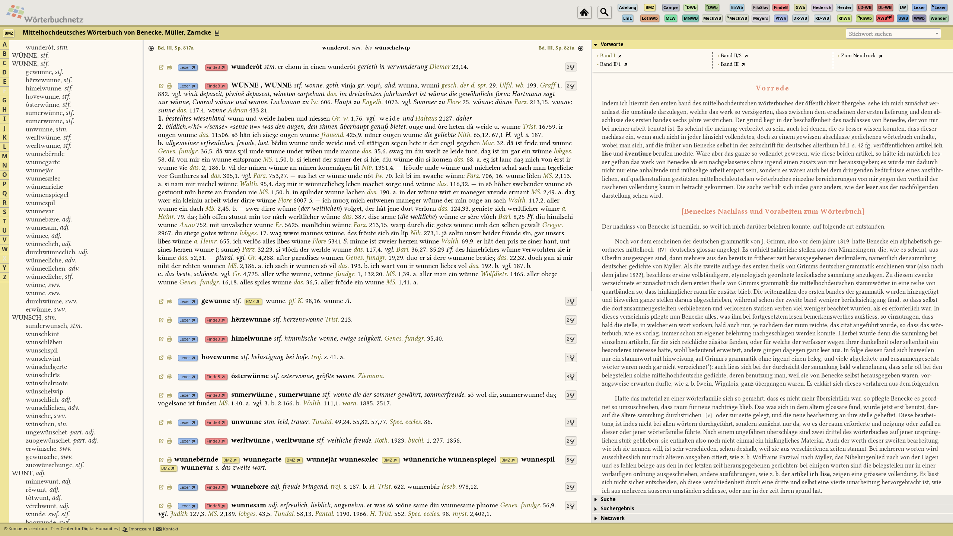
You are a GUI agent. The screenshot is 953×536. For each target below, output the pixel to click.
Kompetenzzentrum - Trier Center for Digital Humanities (63, 529)
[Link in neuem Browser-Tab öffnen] (193, 67)
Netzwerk (613, 518)
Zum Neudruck (858, 55)
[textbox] (893, 34)
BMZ (250, 301)
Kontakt (170, 529)
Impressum (139, 529)
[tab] (772, 44)
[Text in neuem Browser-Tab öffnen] (619, 55)
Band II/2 (731, 55)
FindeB (213, 67)
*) (709, 366)
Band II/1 (610, 64)
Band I (607, 55)
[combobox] (893, 33)
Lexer (184, 67)
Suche (608, 499)
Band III (730, 64)
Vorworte (612, 44)
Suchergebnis (617, 508)
